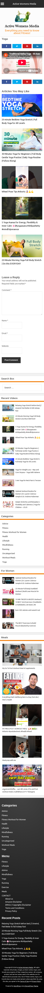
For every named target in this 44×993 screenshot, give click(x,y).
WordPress (17, 986)
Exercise (5, 887)
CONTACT (6, 896)
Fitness (5, 528)
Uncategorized (8, 553)
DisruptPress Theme (31, 986)
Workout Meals (8, 558)
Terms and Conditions (14, 908)
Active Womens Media (24, 3)
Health (5, 536)
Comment (6, 290)
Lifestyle (5, 541)
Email (5, 333)
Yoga (5, 38)
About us (9, 899)
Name (5, 320)
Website (5, 346)
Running (5, 549)
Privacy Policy (11, 911)
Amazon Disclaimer (13, 902)
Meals (4, 891)
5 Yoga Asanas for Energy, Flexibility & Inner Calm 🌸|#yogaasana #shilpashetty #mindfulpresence (21, 225)
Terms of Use (24, 981)
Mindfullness (7, 545)
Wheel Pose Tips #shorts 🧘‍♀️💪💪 (18, 191)
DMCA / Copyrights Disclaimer (18, 905)
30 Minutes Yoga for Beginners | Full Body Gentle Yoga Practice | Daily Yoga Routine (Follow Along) (21, 157)
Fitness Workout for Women (14, 532)
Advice (5, 524)
